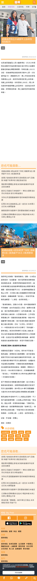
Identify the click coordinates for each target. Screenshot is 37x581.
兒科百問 (29, 546)
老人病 (11, 548)
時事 (27, 7)
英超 (4, 439)
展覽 (4, 436)
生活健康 (21, 543)
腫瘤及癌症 (5, 546)
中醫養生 (29, 543)
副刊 (33, 7)
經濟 (14, 432)
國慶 (11, 439)
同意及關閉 (18, 573)
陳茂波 (26, 436)
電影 (28, 432)
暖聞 (19, 531)
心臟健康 (14, 546)
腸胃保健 (21, 546)
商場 (11, 436)
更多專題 (26, 548)
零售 (21, 432)
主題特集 (20, 7)
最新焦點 (4, 531)
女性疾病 (4, 548)
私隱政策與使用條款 (22, 567)
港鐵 (18, 436)
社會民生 (6, 432)
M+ (26, 439)
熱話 (15, 531)
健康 (3, 7)
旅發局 (19, 439)
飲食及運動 (13, 543)
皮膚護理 (18, 548)
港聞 (3, 48)
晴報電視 (11, 7)
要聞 (10, 531)
